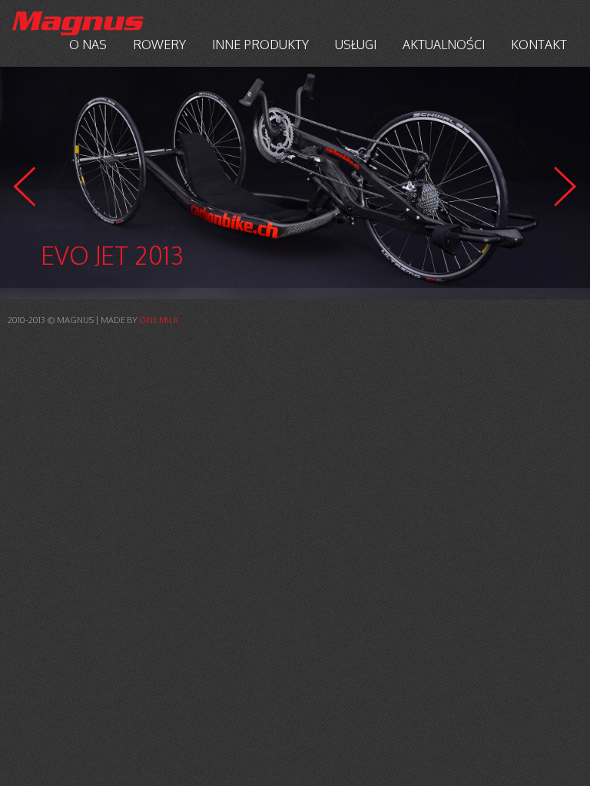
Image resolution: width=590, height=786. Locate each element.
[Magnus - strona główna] (78, 23)
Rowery (159, 44)
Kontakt (539, 44)
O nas (88, 44)
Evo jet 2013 (112, 255)
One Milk (159, 320)
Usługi (355, 44)
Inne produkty (260, 44)
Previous (24, 186)
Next (565, 186)
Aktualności (444, 44)
